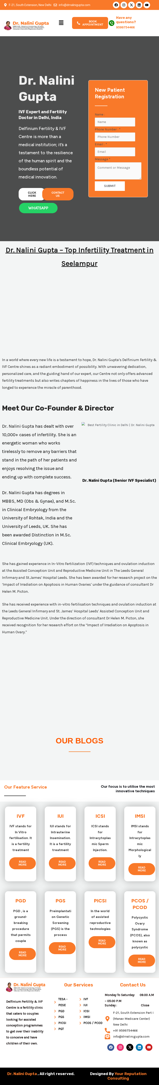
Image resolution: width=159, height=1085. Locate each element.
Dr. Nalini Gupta (18, 426)
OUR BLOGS (79, 740)
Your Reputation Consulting (127, 1076)
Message (102, 159)
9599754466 (125, 27)
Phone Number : (107, 129)
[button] (61, 23)
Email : (101, 144)
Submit (110, 186)
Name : (100, 114)
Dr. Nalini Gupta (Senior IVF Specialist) (119, 480)
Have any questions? (126, 20)
